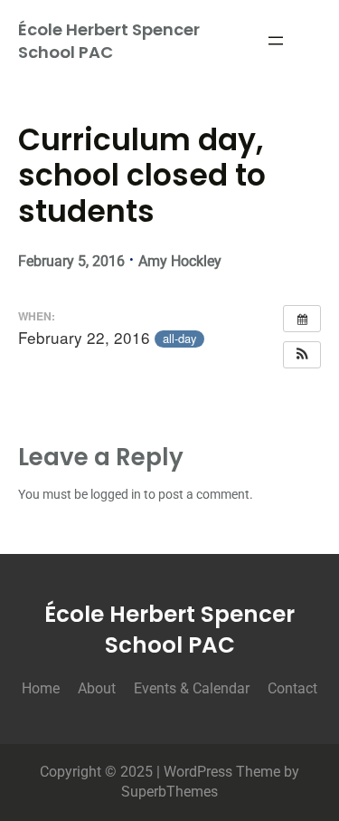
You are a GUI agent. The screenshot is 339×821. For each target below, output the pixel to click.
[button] (302, 355)
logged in (115, 494)
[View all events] (302, 318)
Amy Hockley (179, 261)
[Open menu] (276, 41)
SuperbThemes (169, 791)
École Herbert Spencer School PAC (109, 40)
